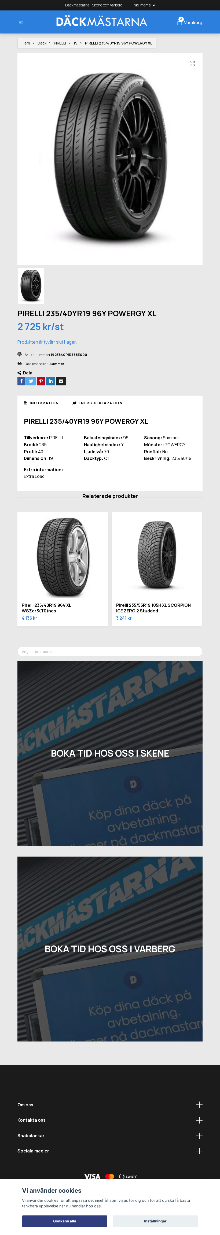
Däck (42, 43)
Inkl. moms (142, 5)
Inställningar (155, 1221)
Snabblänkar (31, 1136)
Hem (26, 43)
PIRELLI (60, 43)
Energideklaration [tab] (100, 402)
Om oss (25, 1105)
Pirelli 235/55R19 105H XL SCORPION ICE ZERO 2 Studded (153, 608)
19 (76, 43)
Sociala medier (33, 1151)
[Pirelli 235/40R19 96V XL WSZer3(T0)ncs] (63, 557)
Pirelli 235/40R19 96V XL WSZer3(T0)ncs (46, 608)
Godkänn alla (64, 1221)
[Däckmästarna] (101, 22)
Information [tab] (43, 402)
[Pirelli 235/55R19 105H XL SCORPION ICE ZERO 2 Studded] (157, 557)
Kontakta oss (31, 1120)
